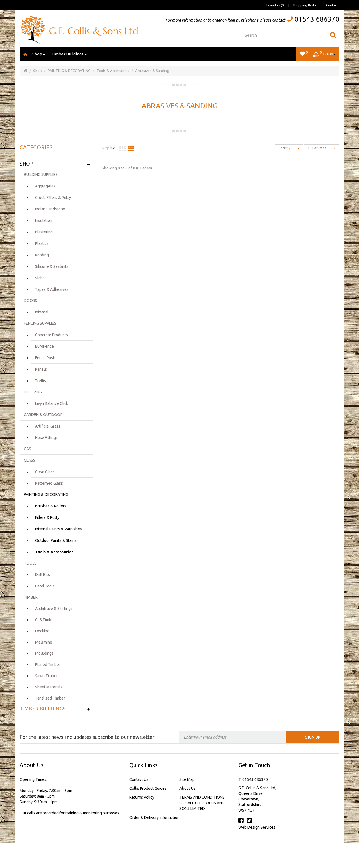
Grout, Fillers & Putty (53, 197)
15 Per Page (317, 148)
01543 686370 (316, 19)
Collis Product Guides (148, 788)
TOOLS (30, 563)
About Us (187, 788)
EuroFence (44, 346)
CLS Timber (45, 619)
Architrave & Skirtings (54, 608)
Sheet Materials (49, 687)
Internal (42, 312)
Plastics (42, 243)
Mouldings (44, 653)
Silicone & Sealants (51, 266)
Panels (41, 369)
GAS (27, 449)
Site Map (187, 779)
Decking (42, 631)
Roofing (42, 255)
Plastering (44, 232)
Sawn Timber (46, 676)
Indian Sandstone (50, 209)
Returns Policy (141, 797)
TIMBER (31, 597)
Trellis (40, 380)
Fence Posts (45, 358)
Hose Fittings (46, 437)
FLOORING (33, 392)
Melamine (43, 642)
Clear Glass (45, 472)
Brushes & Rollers (50, 506)
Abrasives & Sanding (152, 71)
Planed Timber (47, 664)
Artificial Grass (47, 426)
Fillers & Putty (47, 517)
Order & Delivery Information (154, 817)
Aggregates (45, 186)
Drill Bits (42, 574)
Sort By (285, 148)
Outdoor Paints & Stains (56, 540)
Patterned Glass (49, 483)
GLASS (29, 460)
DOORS (30, 300)
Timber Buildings (67, 54)
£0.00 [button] (326, 53)
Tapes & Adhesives (51, 289)
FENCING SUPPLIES (40, 323)
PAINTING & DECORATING (69, 71)
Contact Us (138, 779)
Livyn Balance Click (51, 403)
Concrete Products (51, 335)
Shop (37, 54)
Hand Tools (45, 586)
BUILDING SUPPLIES (41, 174)
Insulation (43, 220)
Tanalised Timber (50, 698)
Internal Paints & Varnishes (58, 529)
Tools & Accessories (112, 71)
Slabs (40, 278)
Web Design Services (256, 827)
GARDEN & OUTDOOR (43, 414)
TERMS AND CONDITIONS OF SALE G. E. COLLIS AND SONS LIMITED (202, 803)
